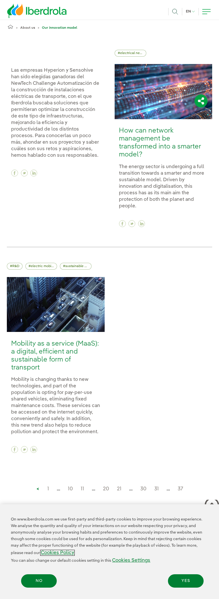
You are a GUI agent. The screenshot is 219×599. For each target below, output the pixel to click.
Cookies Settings (131, 560)
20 (106, 488)
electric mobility (43, 266)
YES (185, 581)
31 (156, 488)
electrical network (133, 53)
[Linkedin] (33, 173)
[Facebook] (14, 173)
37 (180, 488)
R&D (15, 266)
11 (82, 488)
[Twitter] (24, 173)
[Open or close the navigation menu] (206, 11)
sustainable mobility (78, 266)
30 (143, 488)
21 (119, 488)
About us (27, 28)
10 (70, 488)
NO (39, 581)
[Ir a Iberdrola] (29, 11)
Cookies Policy (57, 552)
